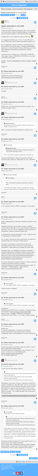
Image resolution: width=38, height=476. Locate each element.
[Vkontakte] (14, 473)
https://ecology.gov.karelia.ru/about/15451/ (12, 353)
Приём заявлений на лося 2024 (13, 12)
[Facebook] (21, 473)
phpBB (10, 464)
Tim (6, 81)
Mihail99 (3, 97)
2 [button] (19, 18)
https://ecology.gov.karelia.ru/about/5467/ (11, 77)
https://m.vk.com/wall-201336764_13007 (11, 268)
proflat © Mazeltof (9, 467)
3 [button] (21, 18)
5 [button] (25, 18)
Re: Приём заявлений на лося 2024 (12, 71)
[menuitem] (4, 2)
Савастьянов (4, 66)
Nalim (6, 20)
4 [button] (23, 18)
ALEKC (2, 319)
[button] (27, 18)
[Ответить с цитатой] (35, 22)
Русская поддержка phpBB (6, 466)
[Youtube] (17, 473)
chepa (2, 196)
